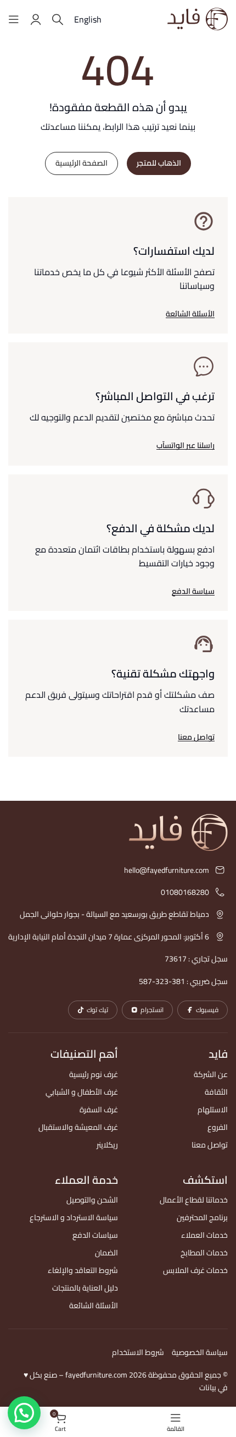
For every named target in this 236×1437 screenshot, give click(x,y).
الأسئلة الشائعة (93, 1305)
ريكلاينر (107, 1144)
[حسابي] (36, 19)
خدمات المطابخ (204, 1252)
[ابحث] (58, 19)
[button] (118, 435)
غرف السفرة (99, 1109)
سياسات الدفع (95, 1235)
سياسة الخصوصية (200, 1352)
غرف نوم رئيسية (93, 1074)
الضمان (106, 1252)
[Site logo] (197, 18)
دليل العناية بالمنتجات (85, 1287)
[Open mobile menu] (14, 19)
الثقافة (216, 1091)
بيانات (207, 1387)
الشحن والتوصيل (92, 1199)
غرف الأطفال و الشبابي (82, 1091)
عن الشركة (211, 1074)
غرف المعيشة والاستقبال (78, 1127)
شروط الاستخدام (138, 1352)
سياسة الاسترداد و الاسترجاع (74, 1217)
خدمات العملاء (204, 1235)
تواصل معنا (210, 1144)
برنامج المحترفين (202, 1217)
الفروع (217, 1127)
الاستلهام (213, 1109)
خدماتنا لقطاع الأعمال (194, 1199)
